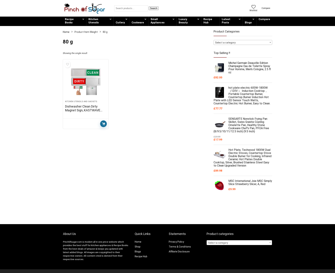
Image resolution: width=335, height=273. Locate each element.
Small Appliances (158, 21)
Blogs (248, 22)
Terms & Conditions (180, 246)
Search (153, 8)
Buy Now (103, 123)
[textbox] (243, 42)
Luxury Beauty (183, 21)
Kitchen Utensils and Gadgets (81, 101)
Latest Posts (226, 21)
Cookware (138, 22)
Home (66, 32)
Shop (137, 246)
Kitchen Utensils (93, 21)
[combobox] (243, 42)
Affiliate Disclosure (179, 251)
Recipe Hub (207, 21)
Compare (264, 19)
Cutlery (120, 22)
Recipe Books (69, 21)
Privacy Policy (176, 241)
